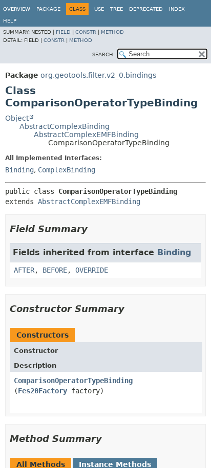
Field (63, 32)
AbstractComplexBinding (64, 126)
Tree (116, 9)
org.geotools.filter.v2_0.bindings (98, 75)
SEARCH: (103, 54)
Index (177, 9)
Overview (16, 9)
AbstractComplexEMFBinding (86, 134)
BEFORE (55, 270)
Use (99, 9)
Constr (85, 32)
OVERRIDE (91, 270)
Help (9, 21)
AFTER (24, 270)
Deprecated (146, 9)
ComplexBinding (66, 170)
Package (48, 9)
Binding (19, 170)
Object (17, 118)
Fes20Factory (42, 391)
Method (112, 32)
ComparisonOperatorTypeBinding (73, 380)
